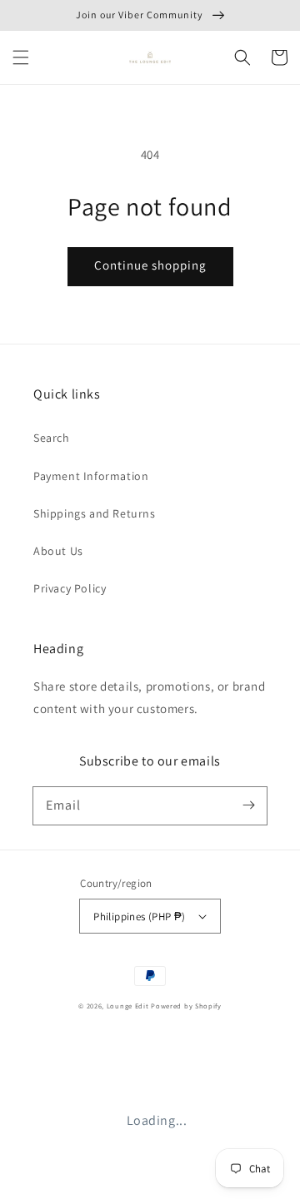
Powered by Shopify (186, 1005)
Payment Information (90, 475)
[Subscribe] (248, 805)
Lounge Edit (128, 1005)
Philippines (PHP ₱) (139, 916)
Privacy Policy (69, 588)
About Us (58, 550)
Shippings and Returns (94, 513)
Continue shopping (150, 265)
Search (51, 437)
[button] (20, 57)
